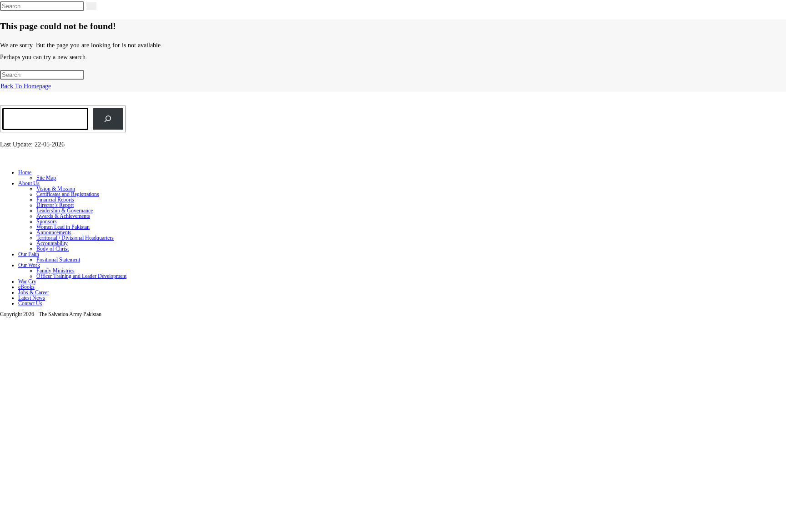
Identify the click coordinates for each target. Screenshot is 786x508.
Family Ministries (55, 270)
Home (24, 172)
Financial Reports (55, 199)
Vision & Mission (55, 189)
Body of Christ (52, 249)
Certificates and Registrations (67, 194)
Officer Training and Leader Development (81, 276)
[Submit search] (91, 6)
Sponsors (46, 221)
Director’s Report (55, 205)
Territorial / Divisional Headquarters (75, 238)
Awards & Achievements (63, 216)
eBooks (26, 287)
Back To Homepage (25, 86)
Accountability (52, 243)
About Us (29, 183)
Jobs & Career (33, 292)
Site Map (46, 178)
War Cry (27, 281)
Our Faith (28, 254)
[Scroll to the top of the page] (2, 322)
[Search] (108, 119)
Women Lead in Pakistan (63, 227)
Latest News (31, 298)
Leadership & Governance (64, 210)
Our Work (29, 265)
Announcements (53, 232)
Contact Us (30, 303)
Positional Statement (58, 260)
